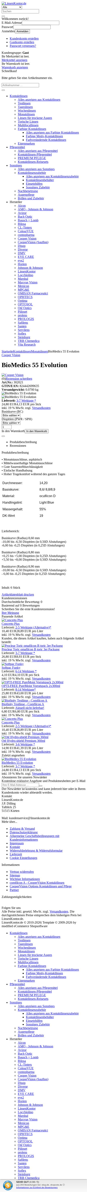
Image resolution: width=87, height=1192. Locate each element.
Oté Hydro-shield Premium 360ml (23, 740)
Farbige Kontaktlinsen (32, 129)
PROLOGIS (26, 319)
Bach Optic (25, 216)
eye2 (21, 260)
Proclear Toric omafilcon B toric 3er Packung (30, 649)
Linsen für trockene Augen (35, 118)
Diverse (23, 249)
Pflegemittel (17, 147)
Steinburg (24, 337)
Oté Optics (25, 308)
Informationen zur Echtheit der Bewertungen (37, 1187)
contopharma (26, 235)
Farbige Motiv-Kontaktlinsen (44, 136)
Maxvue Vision (27, 282)
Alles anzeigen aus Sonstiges (36, 169)
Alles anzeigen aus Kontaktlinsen (39, 99)
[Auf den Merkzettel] (3, 436)
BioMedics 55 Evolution (17, 762)
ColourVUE (26, 231)
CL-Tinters (25, 227)
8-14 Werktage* (25, 689)
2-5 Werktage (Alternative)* (33, 627)
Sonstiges (16, 165)
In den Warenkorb (36, 431)
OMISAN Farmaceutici (33, 293)
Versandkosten (41, 408)
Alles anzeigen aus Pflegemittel (38, 151)
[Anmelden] (40, 785)
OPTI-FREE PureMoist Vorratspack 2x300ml (31, 686)
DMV (21, 253)
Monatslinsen (26, 114)
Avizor (22, 213)
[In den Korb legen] (3, 90)
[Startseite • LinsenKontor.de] (14, 3)
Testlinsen (24, 103)
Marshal (23, 278)
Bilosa (22, 224)
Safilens (23, 322)
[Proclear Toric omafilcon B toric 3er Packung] (32, 645)
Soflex (22, 333)
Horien (22, 264)
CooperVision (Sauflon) (33, 242)
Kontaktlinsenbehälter (40, 180)
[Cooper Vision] (12, 375)
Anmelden (22, 31)
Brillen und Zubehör (31, 198)
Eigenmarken (26, 143)
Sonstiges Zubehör (38, 187)
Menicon (23, 286)
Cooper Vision (27, 238)
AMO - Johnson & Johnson (35, 209)
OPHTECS (25, 297)
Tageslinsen (25, 107)
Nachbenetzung (28, 191)
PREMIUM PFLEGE (32, 158)
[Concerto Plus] (12, 620)
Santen (22, 326)
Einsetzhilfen (34, 183)
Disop (21, 246)
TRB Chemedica (28, 341)
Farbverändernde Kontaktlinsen (46, 140)
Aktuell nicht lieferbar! (29, 708)
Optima (22, 300)
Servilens (24, 330)
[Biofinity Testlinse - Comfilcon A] (24, 700)
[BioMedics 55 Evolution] (19, 759)
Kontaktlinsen (19, 96)
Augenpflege (26, 194)
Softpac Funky (11, 667)
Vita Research (27, 344)
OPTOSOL (25, 304)
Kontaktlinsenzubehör (32, 172)
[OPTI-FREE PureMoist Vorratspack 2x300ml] (32, 682)
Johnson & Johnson (30, 267)
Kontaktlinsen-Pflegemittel (35, 154)
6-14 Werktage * (26, 671)
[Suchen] (3, 16)
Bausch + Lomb (28, 220)
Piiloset (22, 311)
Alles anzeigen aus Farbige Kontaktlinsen (52, 132)
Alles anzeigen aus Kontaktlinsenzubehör (52, 176)
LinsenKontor (27, 271)
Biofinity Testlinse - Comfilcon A (23, 704)
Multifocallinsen (28, 125)
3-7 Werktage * (26, 400)
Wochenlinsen (27, 110)
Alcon (22, 205)
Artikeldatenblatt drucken (18, 594)
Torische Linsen (28, 121)
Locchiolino (25, 275)
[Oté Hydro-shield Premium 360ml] (25, 737)
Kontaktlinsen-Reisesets (33, 161)
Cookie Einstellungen (23, 858)
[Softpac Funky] (13, 664)
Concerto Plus (11, 623)
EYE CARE (26, 257)
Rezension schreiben (19, 378)
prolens (22, 315)
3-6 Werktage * (25, 744)
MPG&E (23, 289)
